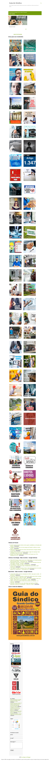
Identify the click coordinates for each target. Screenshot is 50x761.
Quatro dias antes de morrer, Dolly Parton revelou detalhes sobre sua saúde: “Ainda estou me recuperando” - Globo (25, 579)
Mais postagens (18, 34)
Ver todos (12, 13)
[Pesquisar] (41, 3)
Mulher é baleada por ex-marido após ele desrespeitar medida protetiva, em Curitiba (15, 700)
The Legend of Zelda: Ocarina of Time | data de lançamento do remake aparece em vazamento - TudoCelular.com (25, 569)
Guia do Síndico (15, 3)
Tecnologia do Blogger (26, 757)
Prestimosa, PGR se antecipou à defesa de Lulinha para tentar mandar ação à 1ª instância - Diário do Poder (25, 577)
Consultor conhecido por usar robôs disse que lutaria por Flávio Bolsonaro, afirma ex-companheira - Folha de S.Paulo (24, 584)
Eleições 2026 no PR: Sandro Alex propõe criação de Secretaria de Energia (16, 712)
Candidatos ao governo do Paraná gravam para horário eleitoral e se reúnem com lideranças (15, 709)
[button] (25, 29)
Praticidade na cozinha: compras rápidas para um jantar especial (15, 714)
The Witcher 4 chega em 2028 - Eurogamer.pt (20, 564)
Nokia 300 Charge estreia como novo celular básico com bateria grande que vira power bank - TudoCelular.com (25, 561)
